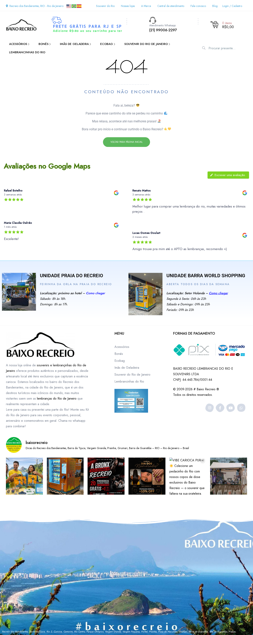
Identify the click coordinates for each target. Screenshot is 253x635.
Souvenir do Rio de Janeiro (132, 374)
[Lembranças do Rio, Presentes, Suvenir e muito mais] (228, 476)
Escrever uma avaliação (230, 175)
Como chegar (95, 293)
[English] (69, 6)
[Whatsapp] (241, 407)
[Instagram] (209, 408)
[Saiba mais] (19, 292)
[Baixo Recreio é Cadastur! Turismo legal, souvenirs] (24, 476)
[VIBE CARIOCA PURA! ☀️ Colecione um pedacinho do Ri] (187, 476)
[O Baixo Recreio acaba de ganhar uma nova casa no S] (65, 476)
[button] (126, 142)
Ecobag (119, 360)
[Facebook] (220, 408)
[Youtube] (231, 408)
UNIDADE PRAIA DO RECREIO (71, 275)
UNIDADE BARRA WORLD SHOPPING (205, 275)
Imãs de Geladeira (126, 367)
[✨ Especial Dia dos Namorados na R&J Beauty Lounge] (146, 476)
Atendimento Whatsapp (162, 25)
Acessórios (121, 347)
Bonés (118, 353)
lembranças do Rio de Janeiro (56, 398)
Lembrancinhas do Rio (129, 381)
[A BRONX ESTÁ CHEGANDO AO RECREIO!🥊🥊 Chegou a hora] (106, 476)
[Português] (74, 6)
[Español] (79, 6)
